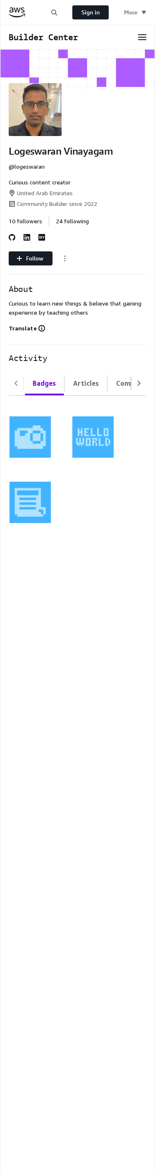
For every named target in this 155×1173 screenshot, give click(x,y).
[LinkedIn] (27, 237)
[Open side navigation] (142, 37)
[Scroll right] (139, 383)
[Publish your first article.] (30, 502)
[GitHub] (12, 237)
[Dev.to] (41, 237)
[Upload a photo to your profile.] (30, 437)
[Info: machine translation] (42, 328)
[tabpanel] (77, 464)
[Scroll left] (16, 383)
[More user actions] (65, 258)
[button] (54, 12)
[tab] (44, 383)
